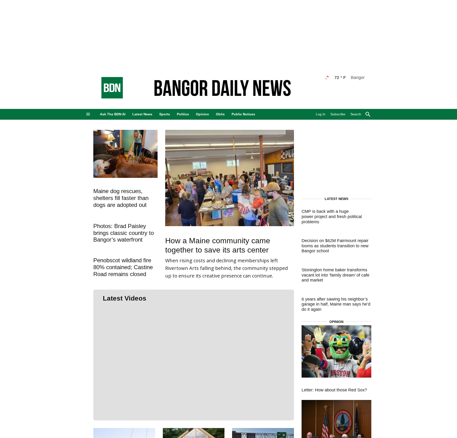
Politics (183, 114)
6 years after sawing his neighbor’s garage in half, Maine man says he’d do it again (336, 304)
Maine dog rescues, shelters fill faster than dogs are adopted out (121, 198)
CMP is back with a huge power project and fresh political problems (332, 216)
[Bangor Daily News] (107, 97)
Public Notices (243, 114)
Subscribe (337, 114)
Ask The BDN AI (112, 114)
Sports (164, 114)
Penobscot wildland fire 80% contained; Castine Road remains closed (123, 267)
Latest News (142, 114)
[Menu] (88, 114)
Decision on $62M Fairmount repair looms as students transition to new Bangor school (335, 245)
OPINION (336, 322)
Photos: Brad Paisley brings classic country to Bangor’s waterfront (123, 233)
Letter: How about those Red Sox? (334, 390)
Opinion (202, 114)
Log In (320, 114)
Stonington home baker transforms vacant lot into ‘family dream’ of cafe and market (335, 275)
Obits (220, 114)
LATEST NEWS (336, 199)
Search (355, 114)
